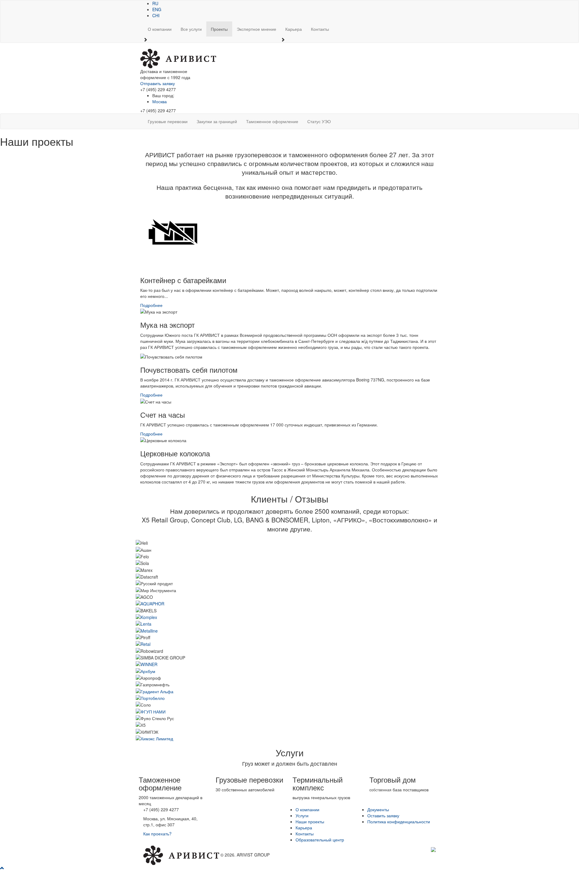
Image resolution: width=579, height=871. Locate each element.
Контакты (320, 29)
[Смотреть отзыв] (150, 603)
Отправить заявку (157, 83)
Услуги (302, 815)
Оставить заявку (383, 815)
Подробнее (151, 305)
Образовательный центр (320, 840)
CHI (156, 15)
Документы (378, 809)
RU (155, 3)
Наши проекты (310, 821)
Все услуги (191, 29)
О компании (160, 29)
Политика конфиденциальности (398, 821)
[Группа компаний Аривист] (178, 58)
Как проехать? (157, 834)
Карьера (293, 29)
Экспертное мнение (256, 29)
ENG (156, 9)
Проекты (219, 29)
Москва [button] (159, 101)
